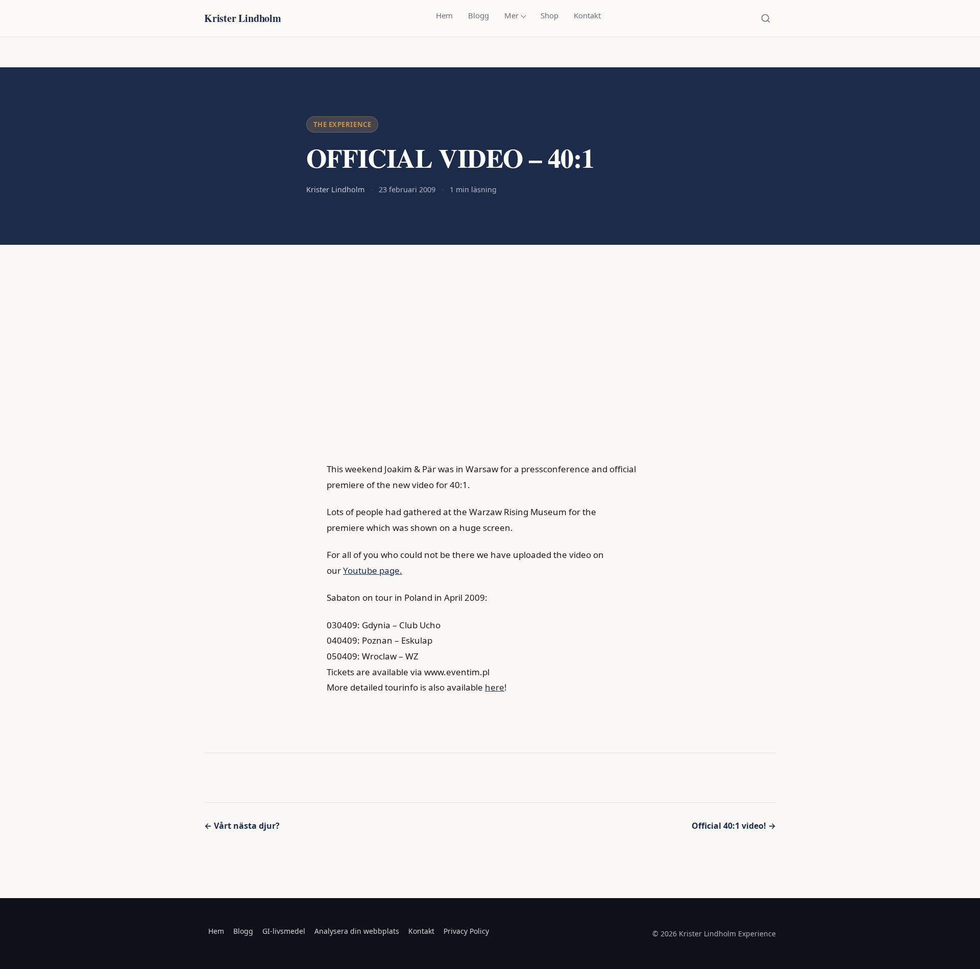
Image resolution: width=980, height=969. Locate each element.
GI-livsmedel (283, 931)
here (494, 687)
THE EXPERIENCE (342, 124)
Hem (444, 15)
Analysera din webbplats (356, 931)
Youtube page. (372, 570)
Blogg (478, 15)
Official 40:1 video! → (734, 825)
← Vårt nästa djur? (242, 825)
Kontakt (587, 15)
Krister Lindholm (242, 18)
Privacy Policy (466, 931)
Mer (511, 15)
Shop (549, 15)
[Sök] (765, 18)
